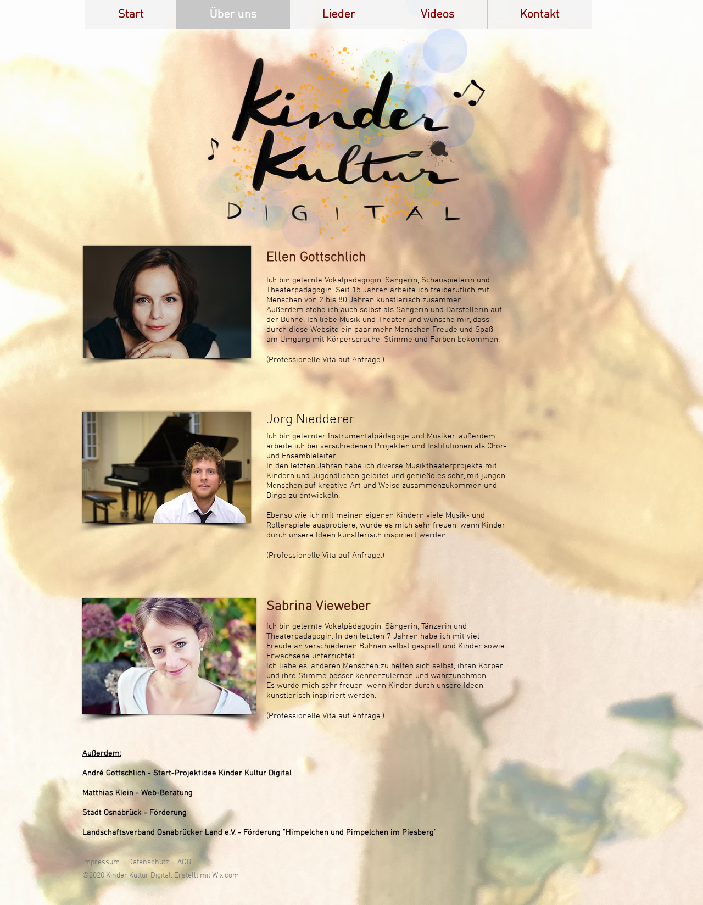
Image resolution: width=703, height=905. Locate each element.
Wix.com (225, 875)
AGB (184, 862)
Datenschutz (148, 862)
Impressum (101, 862)
